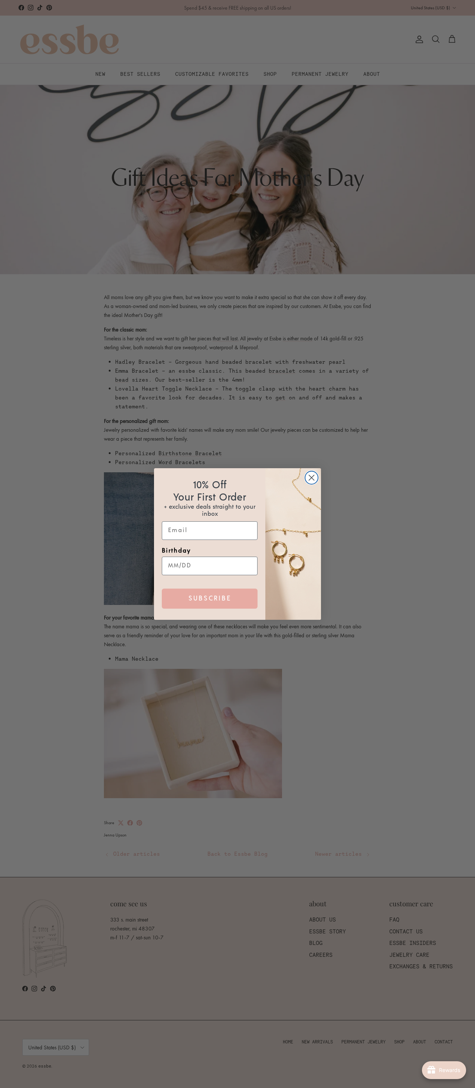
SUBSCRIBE (210, 598)
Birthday (176, 551)
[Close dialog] (311, 477)
